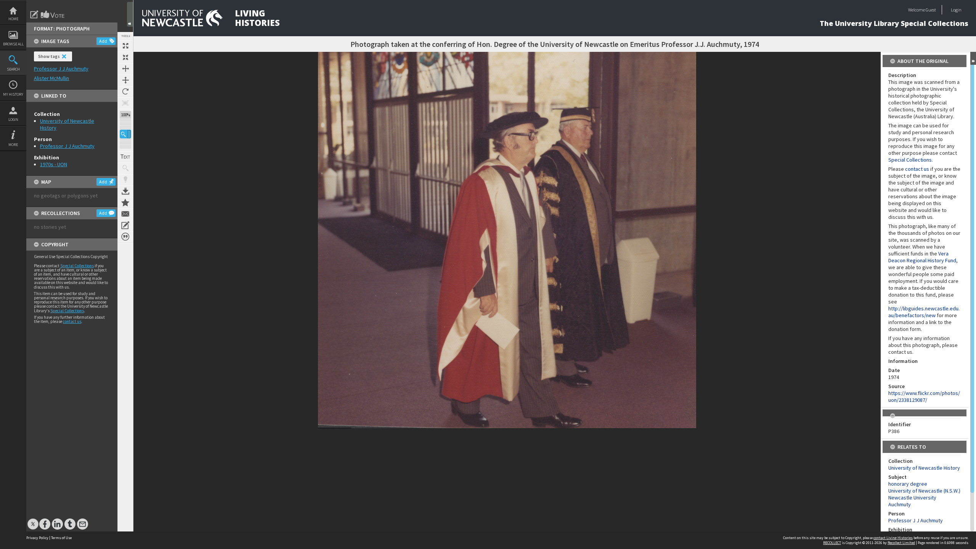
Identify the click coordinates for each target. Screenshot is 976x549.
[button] (125, 134)
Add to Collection (125, 202)
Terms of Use (61, 537)
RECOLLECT (832, 542)
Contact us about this (125, 214)
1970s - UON (53, 164)
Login (13, 119)
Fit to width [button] (125, 68)
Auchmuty (899, 504)
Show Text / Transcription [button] (125, 156)
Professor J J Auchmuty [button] (61, 68)
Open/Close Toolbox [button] (130, 14)
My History (13, 94)
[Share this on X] (33, 520)
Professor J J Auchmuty (67, 146)
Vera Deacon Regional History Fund (922, 257)
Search (13, 69)
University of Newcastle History (924, 467)
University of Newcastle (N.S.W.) (924, 490)
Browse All (13, 44)
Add (103, 41)
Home (13, 18)
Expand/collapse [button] (973, 58)
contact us (72, 321)
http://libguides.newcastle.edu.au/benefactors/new (924, 312)
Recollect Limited (901, 542)
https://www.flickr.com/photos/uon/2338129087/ (924, 396)
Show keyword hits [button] (125, 168)
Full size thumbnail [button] (125, 45)
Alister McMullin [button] (51, 78)
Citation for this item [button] (125, 236)
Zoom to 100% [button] (125, 103)
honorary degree (907, 483)
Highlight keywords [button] (125, 179)
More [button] (13, 144)
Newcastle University (912, 497)
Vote (53, 14)
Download (125, 191)
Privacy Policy (37, 537)
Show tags (49, 56)
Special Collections (77, 265)
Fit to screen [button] (125, 57)
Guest (931, 10)
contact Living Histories (893, 537)
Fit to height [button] (125, 80)
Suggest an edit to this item (34, 14)
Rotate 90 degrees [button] (125, 91)
